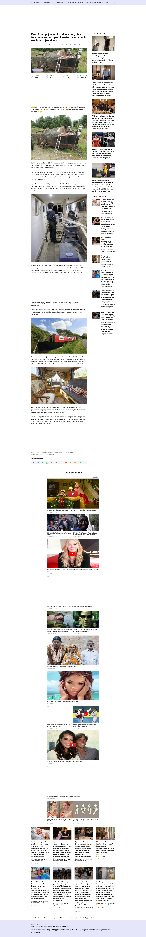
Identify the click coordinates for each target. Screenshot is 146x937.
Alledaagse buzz (36, 452)
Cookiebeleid (43, 926)
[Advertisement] (73, 20)
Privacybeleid (34, 926)
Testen (107, 2)
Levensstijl (72, 452)
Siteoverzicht (65, 926)
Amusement (60, 2)
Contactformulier (56, 926)
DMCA (49, 926)
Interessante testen (48, 452)
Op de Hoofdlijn (71, 2)
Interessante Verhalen (61, 452)
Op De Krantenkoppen (38, 454)
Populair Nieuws (83, 2)
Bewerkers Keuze (49, 2)
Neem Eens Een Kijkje (96, 2)
